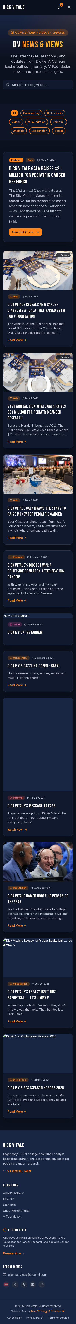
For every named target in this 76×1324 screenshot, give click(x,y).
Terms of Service (58, 1317)
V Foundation (36, 121)
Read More (15, 340)
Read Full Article (22, 232)
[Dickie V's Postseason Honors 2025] (38, 1053)
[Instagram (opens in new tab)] (41, 1284)
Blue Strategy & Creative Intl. (48, 1311)
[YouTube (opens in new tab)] (33, 1284)
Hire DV (8, 1199)
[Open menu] (69, 7)
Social (59, 130)
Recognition (39, 130)
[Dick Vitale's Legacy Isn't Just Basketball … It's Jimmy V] (38, 957)
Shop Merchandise (16, 1211)
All (14, 113)
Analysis (18, 130)
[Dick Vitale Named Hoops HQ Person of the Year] (38, 861)
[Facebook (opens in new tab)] (15, 1284)
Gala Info (9, 1205)
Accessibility (14, 1317)
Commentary (31, 113)
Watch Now (15, 829)
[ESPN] (6, 1284)
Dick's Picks (55, 113)
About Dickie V (13, 1193)
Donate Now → (14, 1253)
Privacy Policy (35, 1317)
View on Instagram (16, 615)
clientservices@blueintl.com (27, 1274)
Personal (58, 121)
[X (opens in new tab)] (24, 1284)
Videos (16, 121)
